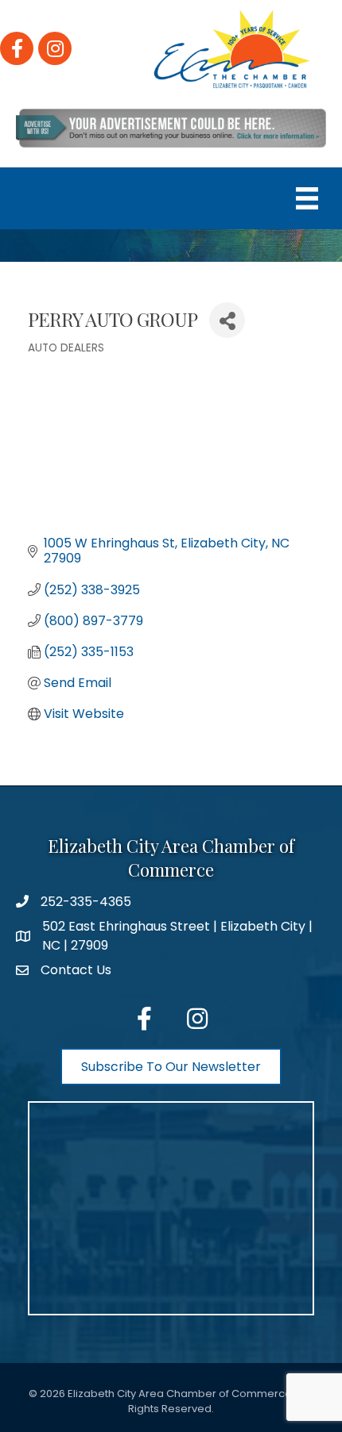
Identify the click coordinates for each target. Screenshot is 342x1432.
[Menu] (307, 198)
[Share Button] (227, 320)
